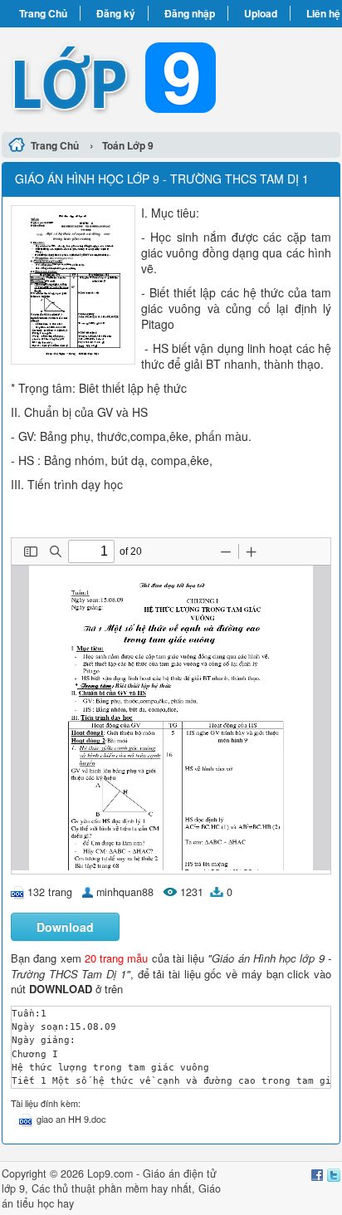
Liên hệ (323, 13)
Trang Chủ (43, 13)
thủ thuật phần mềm (100, 1188)
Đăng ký (115, 13)
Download (65, 927)
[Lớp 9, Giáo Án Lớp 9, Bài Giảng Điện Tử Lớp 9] (171, 77)
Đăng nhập (189, 13)
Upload (260, 13)
